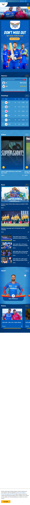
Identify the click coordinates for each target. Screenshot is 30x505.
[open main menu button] (28, 4)
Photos (2, 14)
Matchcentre (14, 84)
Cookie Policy (11, 494)
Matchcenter (22, 1)
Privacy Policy (4, 494)
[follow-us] (28, 8)
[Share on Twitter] (15, 175)
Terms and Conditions (21, 493)
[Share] (22, 175)
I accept (6, 502)
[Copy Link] (20, 175)
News (2, 207)
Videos (2, 175)
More (27, 76)
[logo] (3, 4)
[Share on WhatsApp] (17, 175)
